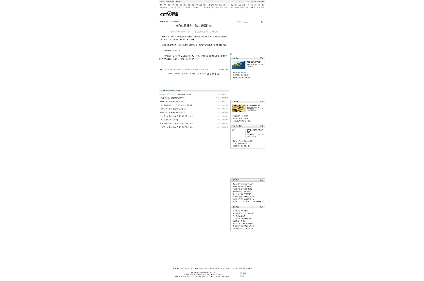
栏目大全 (173, 7)
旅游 (220, 5)
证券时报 (187, 69)
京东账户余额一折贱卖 (240, 118)
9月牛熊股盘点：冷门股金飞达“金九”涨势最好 (177, 105)
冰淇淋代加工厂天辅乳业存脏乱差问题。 (255, 135)
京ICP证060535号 (201, 274)
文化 (200, 5)
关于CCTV (176, 268)
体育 (173, 5)
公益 (208, 5)
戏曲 (185, 5)
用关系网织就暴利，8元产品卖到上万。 (255, 109)
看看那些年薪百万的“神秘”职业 (243, 226)
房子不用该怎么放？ (240, 216)
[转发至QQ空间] (210, 74)
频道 (258, 7)
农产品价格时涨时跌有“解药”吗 (243, 184)
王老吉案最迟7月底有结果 (242, 77)
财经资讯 (177, 21)
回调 (196, 69)
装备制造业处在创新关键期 (242, 186)
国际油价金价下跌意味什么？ (243, 191)
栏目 (262, 7)
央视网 (162, 1)
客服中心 (249, 268)
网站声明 (211, 268)
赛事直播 (195, 7)
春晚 (181, 5)
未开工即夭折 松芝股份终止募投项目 (173, 101)
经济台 (172, 21)
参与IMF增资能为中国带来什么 (243, 196)
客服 (256, 1)
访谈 (255, 5)
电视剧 (226, 7)
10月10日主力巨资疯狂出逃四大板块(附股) (176, 94)
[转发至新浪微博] (218, 74)
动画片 (237, 7)
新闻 (165, 5)
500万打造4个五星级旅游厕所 (243, 223)
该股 (171, 69)
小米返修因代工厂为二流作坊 (243, 228)
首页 (161, 5)
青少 (196, 5)
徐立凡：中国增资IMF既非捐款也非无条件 (247, 202)
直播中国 (188, 7)
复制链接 (185, 74)
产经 (212, 5)
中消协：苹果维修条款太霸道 (243, 141)
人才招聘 (204, 268)
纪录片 (232, 7)
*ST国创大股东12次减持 (169, 120)
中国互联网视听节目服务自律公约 (221, 276)
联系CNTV (198, 268)
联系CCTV (183, 268)
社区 (239, 5)
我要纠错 (177, 74)
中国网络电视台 (169, 1)
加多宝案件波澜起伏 (240, 72)
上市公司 (201, 69)
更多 (261, 58)
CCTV (253, 7)
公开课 (242, 7)
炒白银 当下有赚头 (239, 221)
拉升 (182, 69)
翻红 (175, 69)
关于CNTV (190, 268)
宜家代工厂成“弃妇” (254, 62)
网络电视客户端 (208, 7)
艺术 (204, 5)
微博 (243, 5)
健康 (224, 5)
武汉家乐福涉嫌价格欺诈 (241, 146)
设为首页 (261, 1)
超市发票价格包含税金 (240, 211)
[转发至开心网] (207, 74)
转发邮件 (193, 74)
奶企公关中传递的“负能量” (242, 194)
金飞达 (167, 69)
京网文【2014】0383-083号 (214, 274)
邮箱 (259, 5)
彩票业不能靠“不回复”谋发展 (242, 189)
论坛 (251, 5)
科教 (192, 5)
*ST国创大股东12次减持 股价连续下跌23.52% (177, 116)
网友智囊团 (241, 268)
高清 (217, 7)
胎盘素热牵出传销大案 (240, 116)
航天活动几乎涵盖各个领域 (242, 218)
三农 (232, 5)
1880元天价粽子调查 (240, 143)
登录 (248, 2)
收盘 (192, 69)
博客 (247, 5)
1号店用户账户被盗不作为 (242, 121)
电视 (161, 7)
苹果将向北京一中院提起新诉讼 (243, 213)
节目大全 (180, 7)
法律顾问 (217, 268)
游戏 (263, 5)
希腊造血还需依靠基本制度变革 (243, 199)
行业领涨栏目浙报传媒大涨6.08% (172, 98)
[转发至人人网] (213, 74)
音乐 (188, 5)
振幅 (178, 69)
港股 (206, 69)
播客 (247, 7)
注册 (252, 2)
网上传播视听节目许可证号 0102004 (185, 276)
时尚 (228, 5)
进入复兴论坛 (199, 32)
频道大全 (166, 7)
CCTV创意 (234, 268)
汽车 (216, 5)
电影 (221, 7)
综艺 (177, 5)
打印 (170, 74)
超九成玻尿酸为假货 (254, 105)
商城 (236, 5)
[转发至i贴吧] (215, 74)
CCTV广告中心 (225, 268)
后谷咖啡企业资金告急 (240, 75)
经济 (169, 5)
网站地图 (178, 1)
